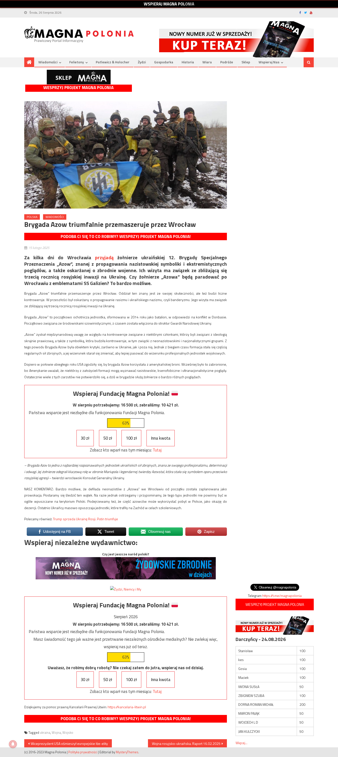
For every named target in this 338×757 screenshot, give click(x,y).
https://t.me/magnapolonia (282, 595)
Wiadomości (47, 62)
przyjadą (104, 257)
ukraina (45, 732)
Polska (32, 216)
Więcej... (241, 742)
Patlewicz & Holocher (112, 62)
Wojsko (67, 732)
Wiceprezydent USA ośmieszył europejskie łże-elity (69, 743)
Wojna (56, 732)
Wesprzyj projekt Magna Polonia (78, 88)
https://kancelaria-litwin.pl (127, 707)
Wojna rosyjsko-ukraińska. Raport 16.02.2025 (186, 743)
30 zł (85, 438)
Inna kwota (160, 438)
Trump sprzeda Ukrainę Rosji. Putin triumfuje (85, 518)
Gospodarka (163, 62)
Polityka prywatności (82, 752)
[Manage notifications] (13, 744)
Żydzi (142, 62)
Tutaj (157, 450)
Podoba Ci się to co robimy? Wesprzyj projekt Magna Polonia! (126, 236)
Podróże (226, 62)
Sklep (245, 62)
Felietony (76, 62)
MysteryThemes (127, 752)
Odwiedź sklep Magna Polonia (79, 77)
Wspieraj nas (269, 62)
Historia (188, 62)
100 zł (131, 438)
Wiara (207, 62)
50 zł (107, 438)
